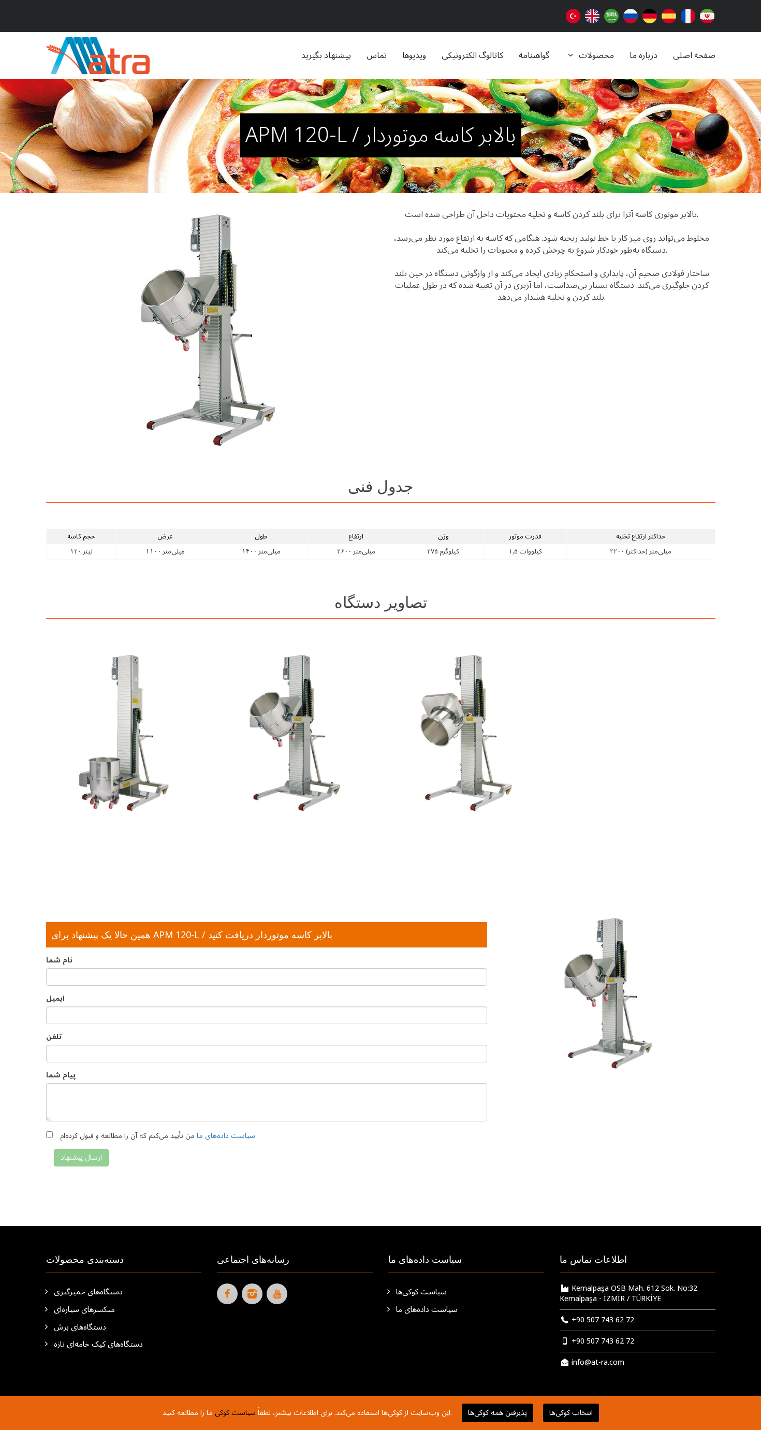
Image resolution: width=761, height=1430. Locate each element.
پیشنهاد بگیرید (326, 55)
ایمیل (55, 999)
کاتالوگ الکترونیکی (472, 55)
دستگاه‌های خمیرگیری (87, 1292)
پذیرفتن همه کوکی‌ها (497, 1412)
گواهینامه (534, 55)
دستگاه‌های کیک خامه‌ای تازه (97, 1344)
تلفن (54, 1037)
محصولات (595, 55)
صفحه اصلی (694, 55)
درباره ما (643, 55)
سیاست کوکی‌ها (420, 1292)
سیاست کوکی (235, 1412)
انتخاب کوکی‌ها (571, 1412)
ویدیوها (414, 55)
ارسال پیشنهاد (81, 1157)
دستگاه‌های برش (79, 1327)
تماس (377, 55)
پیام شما (61, 1075)
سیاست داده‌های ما (226, 1135)
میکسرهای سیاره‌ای (83, 1310)
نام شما (59, 960)
